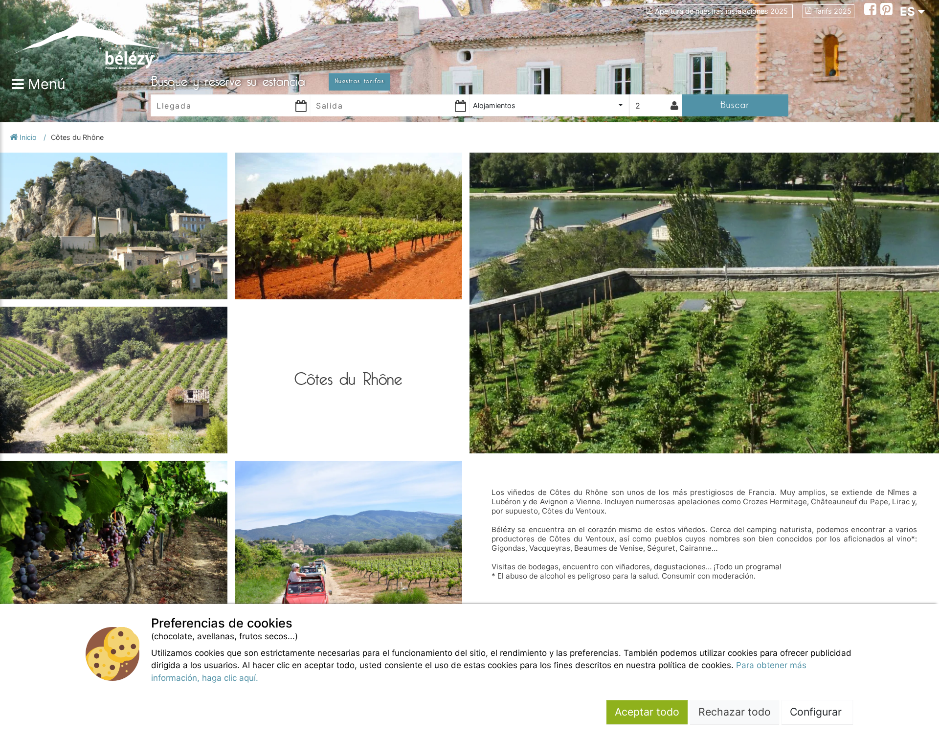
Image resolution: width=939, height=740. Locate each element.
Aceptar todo (647, 711)
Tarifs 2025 (832, 11)
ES (909, 11)
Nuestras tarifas (359, 81)
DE (908, 47)
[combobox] (549, 105)
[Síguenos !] (872, 10)
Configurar (817, 711)
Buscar (735, 105)
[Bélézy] (88, 36)
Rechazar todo (734, 711)
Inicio (28, 137)
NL (908, 64)
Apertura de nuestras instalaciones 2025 (722, 11)
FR (907, 29)
